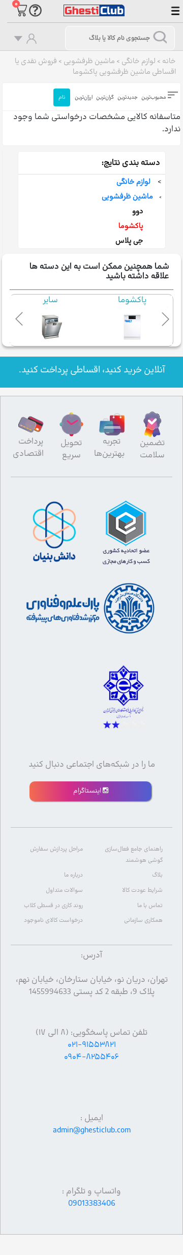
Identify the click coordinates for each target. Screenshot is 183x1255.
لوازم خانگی (138, 61)
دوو (137, 211)
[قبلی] (20, 317)
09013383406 (91, 1204)
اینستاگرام (88, 791)
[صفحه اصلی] (94, 5)
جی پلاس (129, 241)
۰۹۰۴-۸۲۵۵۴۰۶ (91, 1057)
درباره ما (73, 875)
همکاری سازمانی (143, 920)
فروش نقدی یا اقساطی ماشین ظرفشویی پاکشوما (95, 66)
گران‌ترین (105, 97)
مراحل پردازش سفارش (56, 849)
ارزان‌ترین (84, 97)
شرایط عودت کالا (142, 890)
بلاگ (157, 875)
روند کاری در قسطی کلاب (53, 905)
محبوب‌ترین (153, 97)
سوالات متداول (64, 890)
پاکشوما (130, 226)
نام (61, 97)
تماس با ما (150, 905)
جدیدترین (127, 97)
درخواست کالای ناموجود (53, 920)
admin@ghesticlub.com (92, 1130)
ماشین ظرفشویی (89, 61)
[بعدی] (163, 317)
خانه (169, 61)
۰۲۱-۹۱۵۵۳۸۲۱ (92, 1045)
